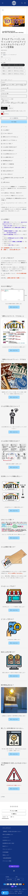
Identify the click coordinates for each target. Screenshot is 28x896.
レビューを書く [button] (15, 810)
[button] (2, 3)
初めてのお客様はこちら (8, 834)
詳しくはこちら (14, 307)
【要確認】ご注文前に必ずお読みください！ (12, 831)
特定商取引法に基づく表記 (8, 843)
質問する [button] (14, 813)
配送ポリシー (21, 891)
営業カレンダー (6, 855)
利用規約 (16, 891)
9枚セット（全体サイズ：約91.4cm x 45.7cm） (12, 68)
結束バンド (5, 270)
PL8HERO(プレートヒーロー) (9, 889)
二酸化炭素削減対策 (7, 858)
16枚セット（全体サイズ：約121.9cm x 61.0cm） (13, 71)
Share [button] (3, 796)
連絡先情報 (20, 893)
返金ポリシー (5, 846)
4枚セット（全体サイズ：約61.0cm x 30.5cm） (12, 65)
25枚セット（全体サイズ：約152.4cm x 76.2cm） (13, 73)
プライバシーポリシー (7, 849)
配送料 (4, 54)
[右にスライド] (16, 36)
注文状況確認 (5, 852)
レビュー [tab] (4, 816)
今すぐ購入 (14, 122)
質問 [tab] (11, 816)
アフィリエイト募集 (7, 861)
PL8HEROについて (7, 840)
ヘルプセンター (6, 837)
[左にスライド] (11, 36)
